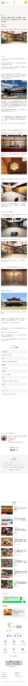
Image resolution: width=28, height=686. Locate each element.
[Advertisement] (14, 11)
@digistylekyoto (12, 439)
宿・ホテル (23, 465)
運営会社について (5, 676)
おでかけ (14, 644)
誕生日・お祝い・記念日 (14, 469)
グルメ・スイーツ (21, 462)
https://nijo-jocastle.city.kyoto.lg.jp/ (9, 393)
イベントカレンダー (22, 652)
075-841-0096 (4, 368)
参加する (5, 652)
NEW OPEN (6, 462)
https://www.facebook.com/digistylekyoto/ (16, 442)
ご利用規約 (4, 674)
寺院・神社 (6, 467)
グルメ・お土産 (22, 644)
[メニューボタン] (25, 2)
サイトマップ (4, 672)
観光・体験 (4, 26)
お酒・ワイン (12, 462)
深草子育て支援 (14, 467)
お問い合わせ (17, 674)
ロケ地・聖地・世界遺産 (7, 465)
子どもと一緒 (16, 465)
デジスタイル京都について (14, 656)
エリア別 (14, 652)
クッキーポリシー (5, 678)
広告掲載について (18, 672)
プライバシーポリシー (19, 676)
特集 (5, 644)
